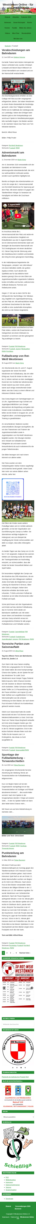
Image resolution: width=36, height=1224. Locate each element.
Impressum (9, 1182)
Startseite (8, 46)
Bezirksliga (13, 945)
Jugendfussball (7, 639)
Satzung (8, 1187)
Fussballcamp (20, 637)
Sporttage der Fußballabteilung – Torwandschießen (13, 758)
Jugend (18, 349)
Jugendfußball (19, 632)
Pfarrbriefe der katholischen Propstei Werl (15, 1077)
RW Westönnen (20, 346)
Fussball (12, 148)
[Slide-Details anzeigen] (18, 511)
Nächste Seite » (25, 953)
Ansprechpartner (11, 1190)
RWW (18, 148)
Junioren (15, 639)
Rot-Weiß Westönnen (16, 145)
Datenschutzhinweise (13, 1185)
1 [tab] (12, 1067)
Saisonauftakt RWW (22, 750)
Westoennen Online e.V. (22, 1214)
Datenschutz (15, 1217)
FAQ (7, 1177)
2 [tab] (16, 1067)
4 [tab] (25, 1067)
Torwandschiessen (8, 848)
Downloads (9, 1199)
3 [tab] (21, 1067)
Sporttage (23, 846)
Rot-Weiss (9, 351)
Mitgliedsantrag (11, 1180)
